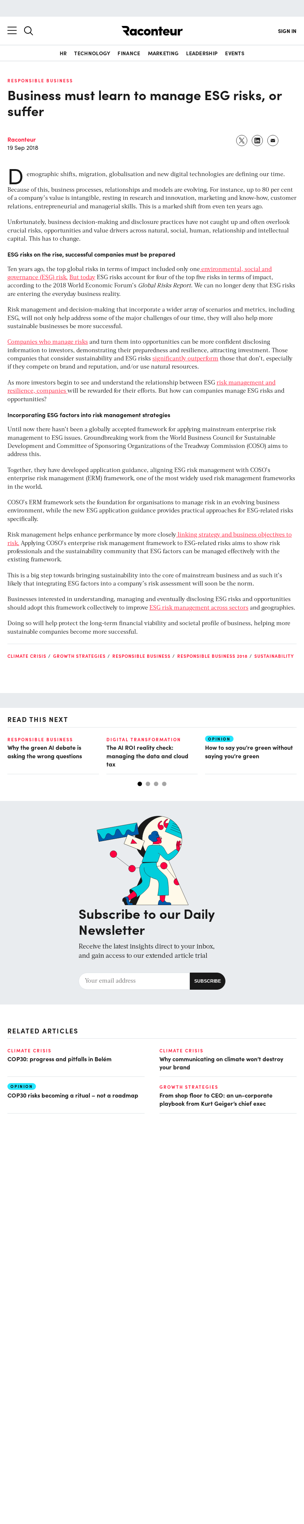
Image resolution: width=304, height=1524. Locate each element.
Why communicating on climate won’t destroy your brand (221, 1063)
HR (63, 53)
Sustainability (274, 656)
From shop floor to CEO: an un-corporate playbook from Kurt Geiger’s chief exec (215, 1099)
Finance (129, 53)
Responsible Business (40, 80)
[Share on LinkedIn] (258, 140)
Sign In (287, 30)
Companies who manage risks (47, 342)
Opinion (219, 739)
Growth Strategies (79, 656)
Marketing (163, 53)
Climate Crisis (26, 656)
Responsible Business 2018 (212, 656)
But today (82, 278)
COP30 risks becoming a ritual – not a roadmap (73, 1095)
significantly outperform (185, 359)
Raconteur (21, 139)
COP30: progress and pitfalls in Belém (59, 1059)
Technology (92, 53)
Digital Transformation (143, 739)
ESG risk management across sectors (198, 608)
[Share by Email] (273, 140)
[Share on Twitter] (242, 140)
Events (234, 53)
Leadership (202, 53)
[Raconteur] (152, 31)
